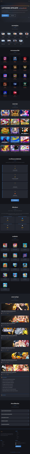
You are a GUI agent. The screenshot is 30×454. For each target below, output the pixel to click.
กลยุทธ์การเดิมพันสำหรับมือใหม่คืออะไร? (6, 410)
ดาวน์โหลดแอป (3, 444)
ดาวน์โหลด (18, 436)
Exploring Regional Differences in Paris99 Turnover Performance (10, 390)
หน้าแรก (17, 432)
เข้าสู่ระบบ (3, 443)
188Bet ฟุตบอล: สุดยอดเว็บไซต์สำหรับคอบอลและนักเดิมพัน (9, 360)
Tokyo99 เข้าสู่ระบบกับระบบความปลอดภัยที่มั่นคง (7, 387)
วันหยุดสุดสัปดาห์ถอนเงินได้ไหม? (5, 424)
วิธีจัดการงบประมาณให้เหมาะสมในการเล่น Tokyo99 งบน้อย (9, 335)
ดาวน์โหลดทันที (5, 15)
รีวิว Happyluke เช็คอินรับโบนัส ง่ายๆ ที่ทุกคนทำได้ (7, 384)
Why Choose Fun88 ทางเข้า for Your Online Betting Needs (9, 389)
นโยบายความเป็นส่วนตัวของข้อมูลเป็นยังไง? (6, 414)
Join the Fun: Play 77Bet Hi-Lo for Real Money (8, 323)
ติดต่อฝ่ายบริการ (18, 446)
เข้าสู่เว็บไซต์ (12, 15)
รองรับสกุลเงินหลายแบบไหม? (5, 417)
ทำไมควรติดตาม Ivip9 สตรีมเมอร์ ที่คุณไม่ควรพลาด (8, 347)
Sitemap (19, 452)
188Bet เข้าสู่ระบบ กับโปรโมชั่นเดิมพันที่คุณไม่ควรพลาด (8, 311)
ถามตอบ (17, 438)
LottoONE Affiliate (13, 452)
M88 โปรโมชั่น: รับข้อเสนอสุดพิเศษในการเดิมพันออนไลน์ (8, 372)
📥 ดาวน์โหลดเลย (15, 200)
